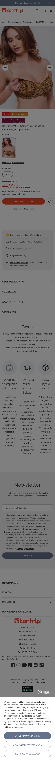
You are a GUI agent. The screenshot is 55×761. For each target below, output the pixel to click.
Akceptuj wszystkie (27, 735)
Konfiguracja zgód (27, 753)
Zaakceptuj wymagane (27, 744)
